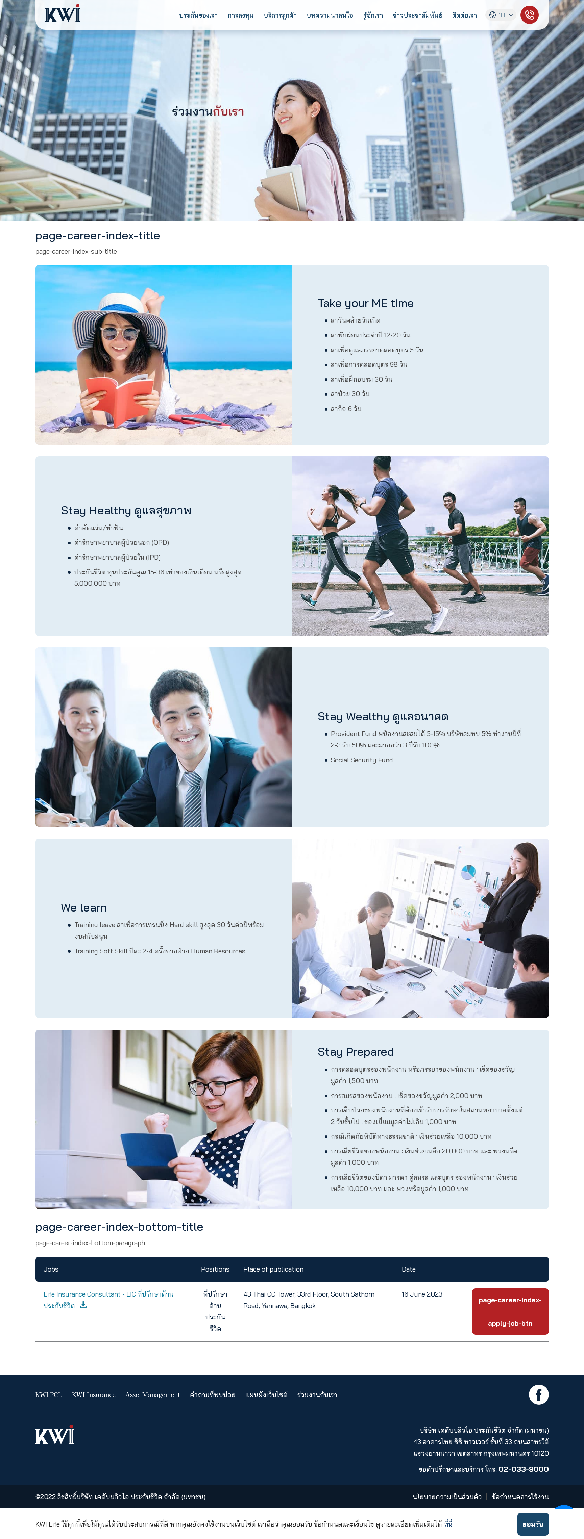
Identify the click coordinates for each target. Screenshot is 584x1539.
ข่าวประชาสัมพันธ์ (417, 15)
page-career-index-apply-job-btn (510, 1311)
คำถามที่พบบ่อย (213, 1394)
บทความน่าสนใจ (330, 15)
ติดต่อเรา (464, 15)
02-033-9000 (523, 1469)
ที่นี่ (448, 1524)
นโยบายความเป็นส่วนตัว (447, 1496)
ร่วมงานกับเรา (317, 1394)
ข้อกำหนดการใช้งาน (520, 1496)
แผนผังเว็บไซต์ (266, 1394)
